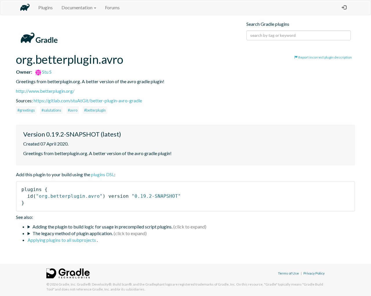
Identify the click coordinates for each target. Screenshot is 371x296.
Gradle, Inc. (67, 284)
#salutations (51, 110)
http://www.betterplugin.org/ (45, 91)
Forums (112, 7)
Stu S (46, 72)
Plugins (45, 7)
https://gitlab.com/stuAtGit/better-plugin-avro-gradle (88, 100)
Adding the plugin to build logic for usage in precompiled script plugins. (102, 226)
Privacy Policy (314, 273)
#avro (72, 110)
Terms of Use (288, 273)
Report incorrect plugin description (325, 57)
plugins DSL (102, 174)
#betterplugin (95, 110)
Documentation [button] (77, 7)
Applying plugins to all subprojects (62, 240)
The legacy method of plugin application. (72, 233)
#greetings (26, 110)
